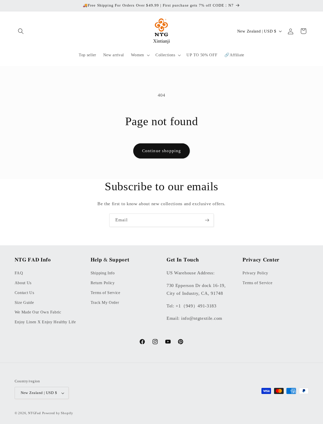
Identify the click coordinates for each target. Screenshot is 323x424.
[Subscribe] (207, 220)
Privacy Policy (255, 273)
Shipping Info (103, 273)
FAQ (19, 273)
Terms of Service (105, 292)
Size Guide (24, 302)
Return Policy (103, 282)
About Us (23, 282)
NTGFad (34, 413)
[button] (21, 31)
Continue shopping (161, 150)
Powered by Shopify (57, 413)
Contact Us (24, 292)
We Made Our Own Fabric (38, 312)
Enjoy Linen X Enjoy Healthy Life (45, 322)
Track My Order (105, 302)
